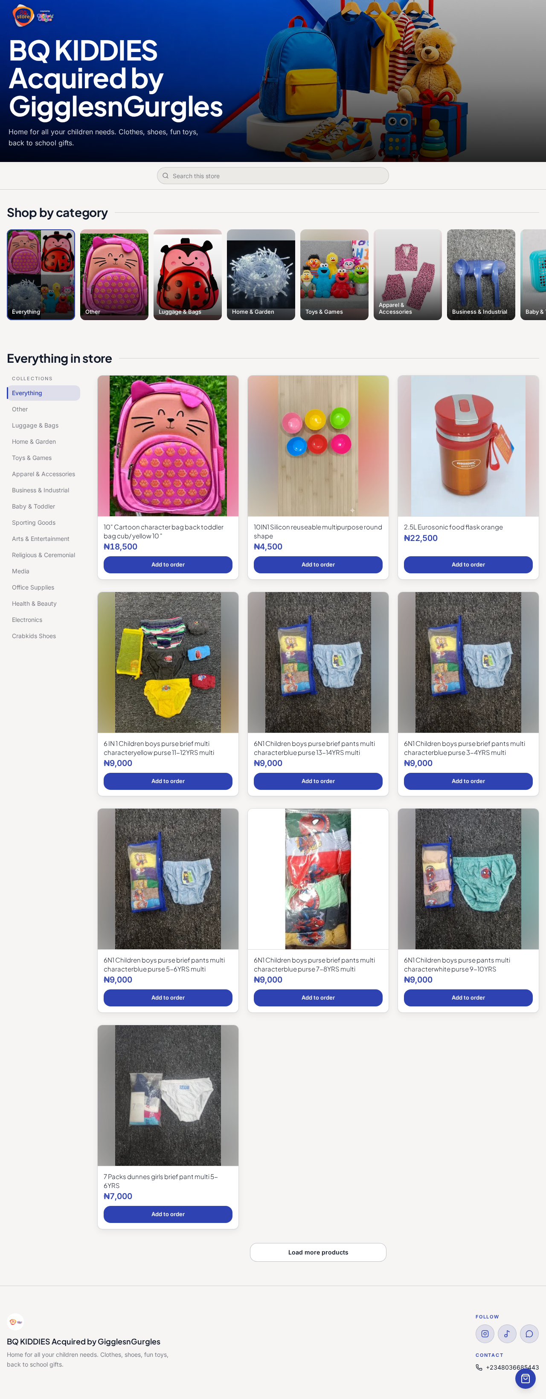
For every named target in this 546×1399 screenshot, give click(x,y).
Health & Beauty (34, 603)
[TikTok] (507, 1333)
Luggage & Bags (35, 425)
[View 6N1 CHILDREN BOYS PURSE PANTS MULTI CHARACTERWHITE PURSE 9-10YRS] (468, 879)
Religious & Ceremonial (43, 554)
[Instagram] (485, 1333)
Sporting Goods (33, 522)
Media (20, 571)
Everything (27, 392)
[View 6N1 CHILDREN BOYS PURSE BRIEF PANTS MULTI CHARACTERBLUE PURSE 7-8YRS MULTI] (318, 879)
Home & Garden (34, 441)
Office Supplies (33, 587)
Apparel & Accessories (43, 473)
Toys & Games (32, 457)
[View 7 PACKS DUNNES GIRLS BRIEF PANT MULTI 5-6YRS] (168, 1095)
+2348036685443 (512, 1367)
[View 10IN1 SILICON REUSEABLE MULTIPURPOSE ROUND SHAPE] (318, 446)
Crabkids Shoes (34, 635)
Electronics (27, 619)
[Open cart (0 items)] (525, 1378)
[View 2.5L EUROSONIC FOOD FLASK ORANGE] (468, 446)
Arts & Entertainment (41, 538)
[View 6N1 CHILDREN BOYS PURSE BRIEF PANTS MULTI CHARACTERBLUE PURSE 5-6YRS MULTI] (168, 879)
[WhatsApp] (529, 1333)
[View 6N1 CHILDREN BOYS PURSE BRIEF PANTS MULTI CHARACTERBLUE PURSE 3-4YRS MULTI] (468, 662)
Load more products (318, 1252)
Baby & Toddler (33, 506)
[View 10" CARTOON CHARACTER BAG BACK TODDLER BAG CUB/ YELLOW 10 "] (168, 446)
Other (20, 409)
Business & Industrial (40, 490)
